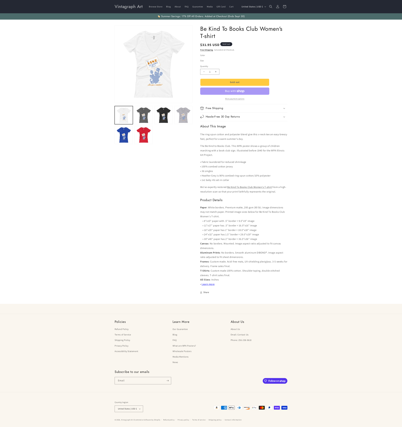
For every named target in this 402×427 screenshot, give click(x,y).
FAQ (175, 340)
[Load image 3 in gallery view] (163, 115)
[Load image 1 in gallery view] (124, 115)
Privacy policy (183, 420)
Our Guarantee (180, 329)
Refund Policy (122, 329)
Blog (175, 334)
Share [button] (206, 292)
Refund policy (168, 420)
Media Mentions (180, 356)
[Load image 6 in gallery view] (143, 135)
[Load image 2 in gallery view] (143, 115)
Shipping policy (215, 420)
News (175, 362)
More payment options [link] (234, 98)
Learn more (208, 284)
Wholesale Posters (182, 351)
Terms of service (198, 420)
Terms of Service (123, 334)
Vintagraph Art (127, 420)
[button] (270, 6)
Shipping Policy (122, 340)
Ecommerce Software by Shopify (147, 420)
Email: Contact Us (240, 334)
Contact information (233, 420)
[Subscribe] (167, 380)
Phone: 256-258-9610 (241, 340)
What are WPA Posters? (184, 345)
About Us (235, 329)
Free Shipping (206, 50)
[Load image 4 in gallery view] (183, 115)
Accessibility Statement (126, 351)
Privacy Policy (121, 345)
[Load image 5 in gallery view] (124, 135)
